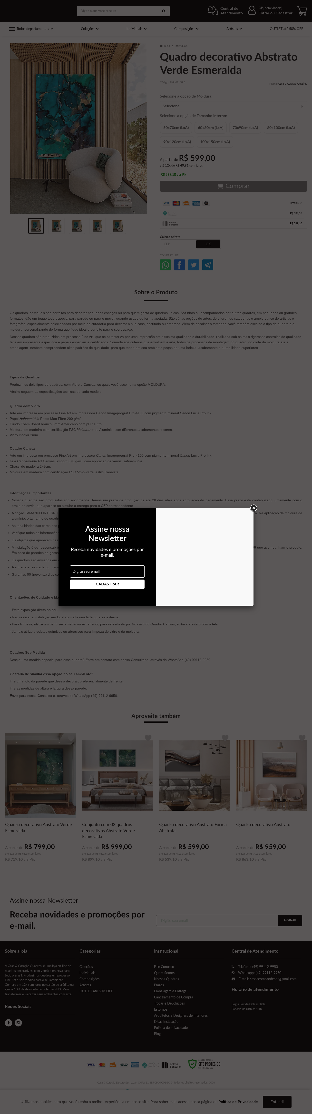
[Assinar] (107, 584)
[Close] (253, 508)
